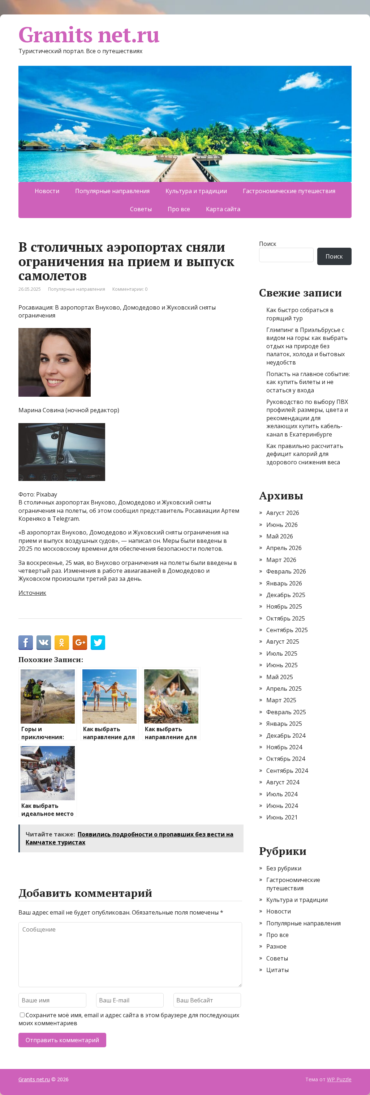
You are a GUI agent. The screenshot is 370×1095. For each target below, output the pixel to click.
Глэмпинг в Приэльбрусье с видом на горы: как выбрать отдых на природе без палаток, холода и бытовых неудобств (307, 346)
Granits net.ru (88, 34)
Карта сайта (223, 209)
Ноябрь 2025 (284, 606)
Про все (179, 209)
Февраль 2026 (286, 571)
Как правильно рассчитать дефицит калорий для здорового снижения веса (304, 454)
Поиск (267, 244)
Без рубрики (283, 868)
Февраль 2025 (286, 712)
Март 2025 (281, 700)
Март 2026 (281, 560)
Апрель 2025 (284, 689)
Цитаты (277, 970)
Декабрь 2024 (285, 736)
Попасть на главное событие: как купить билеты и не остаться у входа (308, 382)
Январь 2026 (284, 583)
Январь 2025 (284, 724)
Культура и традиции (196, 191)
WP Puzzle (339, 1079)
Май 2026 (279, 536)
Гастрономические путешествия (289, 191)
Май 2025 (279, 677)
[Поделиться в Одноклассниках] (62, 642)
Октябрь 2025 (285, 618)
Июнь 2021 (282, 817)
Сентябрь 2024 (287, 771)
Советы (141, 209)
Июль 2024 (281, 794)
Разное (276, 946)
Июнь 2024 (282, 806)
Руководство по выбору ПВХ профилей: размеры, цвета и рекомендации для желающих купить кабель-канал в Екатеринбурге (307, 418)
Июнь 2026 (282, 525)
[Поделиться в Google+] (80, 642)
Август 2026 (282, 513)
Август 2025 (282, 642)
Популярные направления (112, 191)
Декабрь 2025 (285, 595)
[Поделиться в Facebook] (25, 642)
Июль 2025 (281, 653)
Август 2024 (282, 782)
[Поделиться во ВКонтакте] (43, 642)
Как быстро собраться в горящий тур (300, 314)
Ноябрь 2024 (284, 747)
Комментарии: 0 (129, 289)
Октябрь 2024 (285, 759)
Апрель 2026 (284, 548)
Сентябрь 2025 (287, 630)
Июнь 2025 (282, 665)
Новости (47, 191)
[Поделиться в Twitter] (98, 642)
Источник (32, 593)
